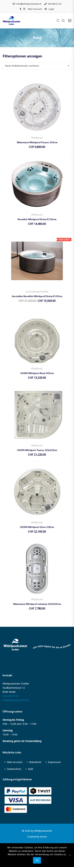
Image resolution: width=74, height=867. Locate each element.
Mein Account (35, 8)
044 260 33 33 (54, 3)
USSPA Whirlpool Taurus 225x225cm (37, 450)
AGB (30, 769)
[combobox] (37, 65)
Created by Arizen (37, 836)
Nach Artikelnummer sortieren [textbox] (22, 65)
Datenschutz (14, 769)
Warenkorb (35, 762)
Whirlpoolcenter (43, 830)
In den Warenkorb (28, 131)
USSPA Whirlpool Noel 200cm (37, 373)
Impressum (54, 762)
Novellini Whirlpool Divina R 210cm (37, 219)
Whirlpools (37, 137)
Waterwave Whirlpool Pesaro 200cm (37, 142)
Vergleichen (46, 131)
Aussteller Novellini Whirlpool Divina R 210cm (37, 296)
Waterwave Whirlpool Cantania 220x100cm (37, 604)
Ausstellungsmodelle (37, 291)
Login (51, 8)
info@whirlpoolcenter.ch (28, 3)
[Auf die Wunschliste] (37, 131)
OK (37, 860)
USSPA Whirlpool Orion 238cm (37, 527)
